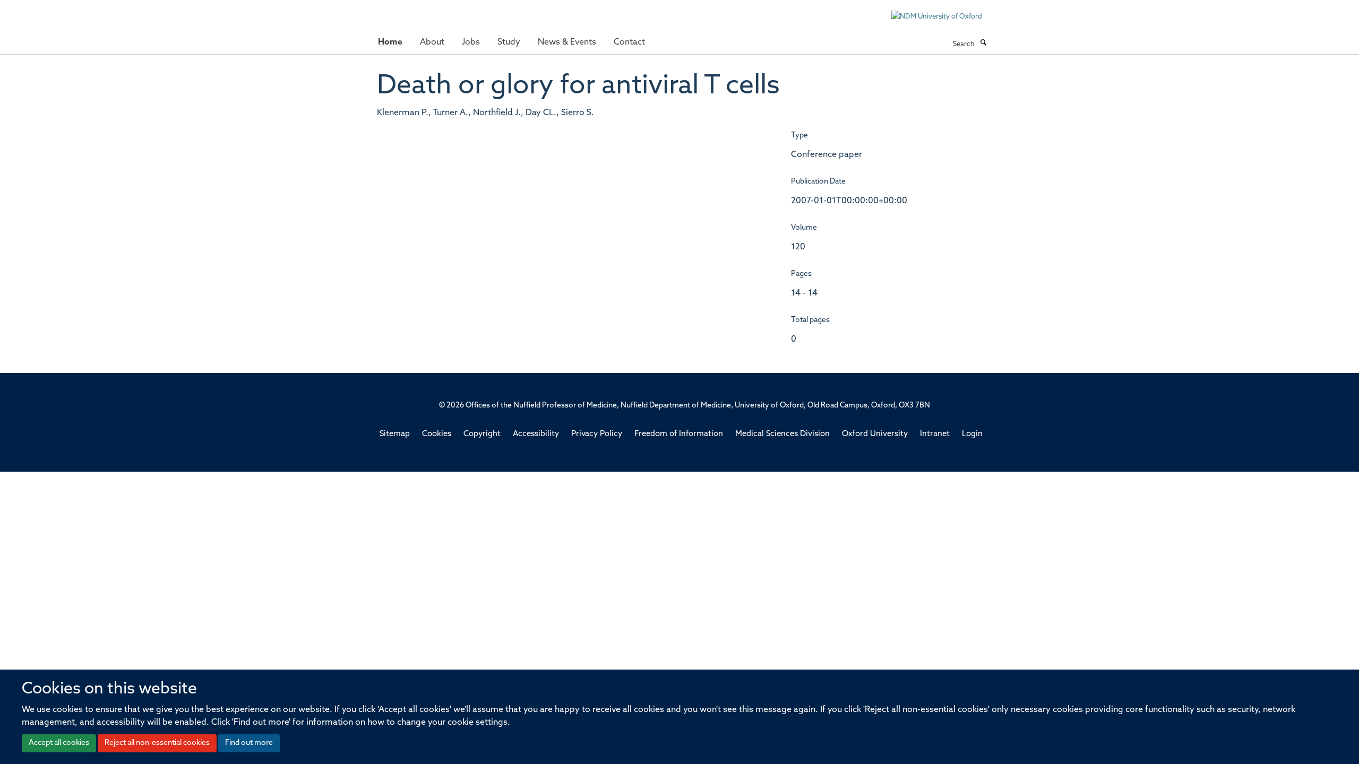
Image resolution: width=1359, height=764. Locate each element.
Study (508, 42)
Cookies (436, 434)
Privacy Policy (596, 434)
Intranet (935, 434)
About (432, 42)
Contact (629, 42)
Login (972, 434)
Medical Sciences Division (782, 434)
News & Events (567, 42)
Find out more (249, 743)
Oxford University (875, 434)
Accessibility (536, 434)
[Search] (983, 43)
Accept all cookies (59, 743)
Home (390, 42)
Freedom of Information (678, 434)
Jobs (471, 42)
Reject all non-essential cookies (157, 743)
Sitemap (395, 434)
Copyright (482, 434)
